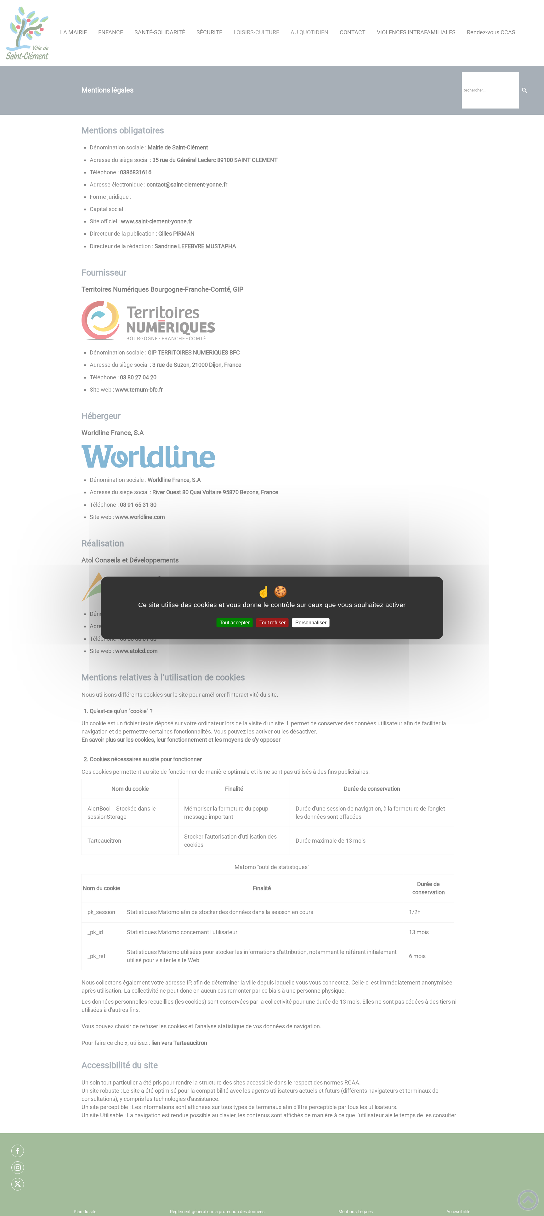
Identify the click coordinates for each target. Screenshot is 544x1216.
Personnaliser (310, 622)
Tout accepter (235, 622)
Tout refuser (272, 622)
